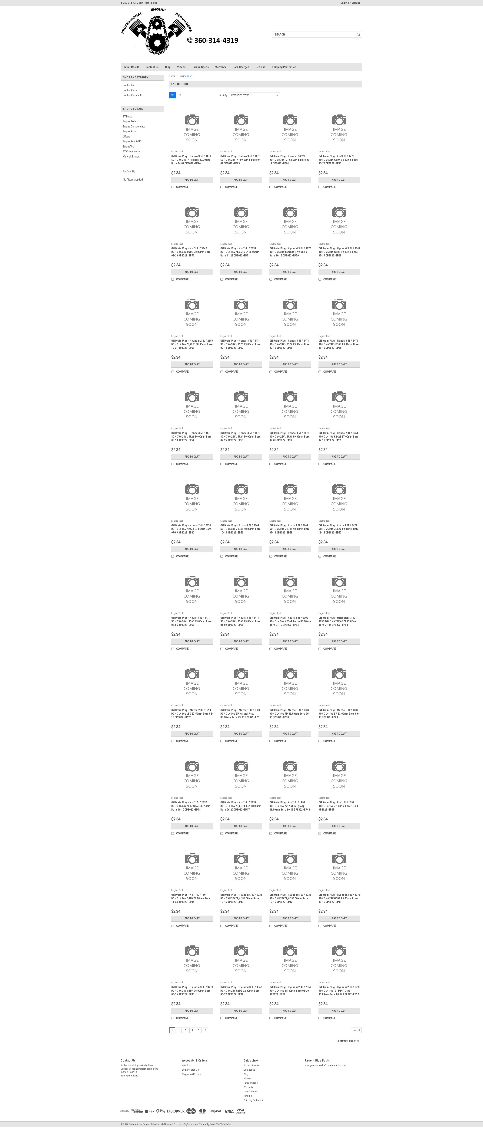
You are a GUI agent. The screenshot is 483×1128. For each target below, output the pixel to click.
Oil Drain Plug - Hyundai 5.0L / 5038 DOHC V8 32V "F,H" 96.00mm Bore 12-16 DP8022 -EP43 (241, 898)
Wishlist (186, 1065)
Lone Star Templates (220, 1124)
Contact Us (151, 67)
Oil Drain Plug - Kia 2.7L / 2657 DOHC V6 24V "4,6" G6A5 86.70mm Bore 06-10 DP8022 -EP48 (190, 806)
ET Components (132, 151)
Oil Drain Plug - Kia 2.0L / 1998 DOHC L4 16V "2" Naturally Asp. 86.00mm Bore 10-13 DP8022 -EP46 (289, 806)
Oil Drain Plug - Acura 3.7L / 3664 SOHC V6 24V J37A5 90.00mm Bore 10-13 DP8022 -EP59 (240, 529)
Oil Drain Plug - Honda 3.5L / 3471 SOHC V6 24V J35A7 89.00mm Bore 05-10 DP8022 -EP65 (338, 344)
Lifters (126, 136)
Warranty (220, 67)
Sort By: (223, 95)
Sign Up (355, 2)
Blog (168, 67)
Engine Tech (129, 121)
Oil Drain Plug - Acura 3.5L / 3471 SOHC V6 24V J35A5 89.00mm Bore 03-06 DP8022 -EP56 (191, 621)
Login (344, 2)
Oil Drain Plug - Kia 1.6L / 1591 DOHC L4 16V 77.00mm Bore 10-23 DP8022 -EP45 (338, 806)
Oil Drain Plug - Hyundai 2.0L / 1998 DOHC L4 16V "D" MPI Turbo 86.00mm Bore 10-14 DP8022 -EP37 (339, 991)
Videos (181, 67)
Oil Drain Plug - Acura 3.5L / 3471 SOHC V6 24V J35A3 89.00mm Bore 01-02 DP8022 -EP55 (240, 621)
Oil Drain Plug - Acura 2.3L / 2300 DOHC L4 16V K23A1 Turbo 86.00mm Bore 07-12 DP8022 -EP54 (290, 621)
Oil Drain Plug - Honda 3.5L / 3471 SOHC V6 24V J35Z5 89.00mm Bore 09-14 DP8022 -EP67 (240, 344)
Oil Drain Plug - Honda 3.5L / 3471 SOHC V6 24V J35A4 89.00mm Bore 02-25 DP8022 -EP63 (240, 437)
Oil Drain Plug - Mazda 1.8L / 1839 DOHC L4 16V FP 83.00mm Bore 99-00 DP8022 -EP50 (289, 714)
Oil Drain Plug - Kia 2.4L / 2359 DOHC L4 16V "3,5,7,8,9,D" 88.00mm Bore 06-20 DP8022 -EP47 (240, 806)
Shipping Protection (284, 67)
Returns (260, 67)
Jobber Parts (130, 90)
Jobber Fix (128, 85)
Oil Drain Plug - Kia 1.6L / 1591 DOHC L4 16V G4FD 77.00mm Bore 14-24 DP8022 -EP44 (190, 898)
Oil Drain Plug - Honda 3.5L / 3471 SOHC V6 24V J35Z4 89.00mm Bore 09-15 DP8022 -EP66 (289, 344)
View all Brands (131, 156)
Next (355, 1030)
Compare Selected (348, 1041)
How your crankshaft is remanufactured (325, 1065)
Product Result (130, 67)
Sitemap (167, 1124)
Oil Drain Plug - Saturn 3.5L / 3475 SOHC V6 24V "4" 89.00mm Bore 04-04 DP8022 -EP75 (240, 160)
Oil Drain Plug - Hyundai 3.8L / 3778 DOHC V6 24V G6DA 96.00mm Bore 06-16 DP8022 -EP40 (192, 991)
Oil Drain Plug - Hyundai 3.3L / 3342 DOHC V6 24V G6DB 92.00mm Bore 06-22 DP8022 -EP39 (241, 991)
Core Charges (241, 67)
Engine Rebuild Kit (132, 141)
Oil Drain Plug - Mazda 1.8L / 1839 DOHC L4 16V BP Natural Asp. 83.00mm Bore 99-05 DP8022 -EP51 (240, 714)
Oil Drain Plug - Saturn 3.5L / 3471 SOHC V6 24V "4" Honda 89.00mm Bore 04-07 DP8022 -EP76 (191, 160)
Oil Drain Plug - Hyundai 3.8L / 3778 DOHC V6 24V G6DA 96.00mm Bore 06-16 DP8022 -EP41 (339, 898)
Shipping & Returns (192, 1074)
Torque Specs (200, 67)
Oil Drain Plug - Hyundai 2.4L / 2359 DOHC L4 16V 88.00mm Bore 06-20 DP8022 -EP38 (290, 991)
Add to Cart (192, 179)
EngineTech (129, 146)
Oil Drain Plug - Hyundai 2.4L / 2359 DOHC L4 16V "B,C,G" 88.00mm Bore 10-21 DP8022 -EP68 (192, 344)
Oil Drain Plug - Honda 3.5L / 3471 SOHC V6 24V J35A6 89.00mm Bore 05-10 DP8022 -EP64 (191, 437)
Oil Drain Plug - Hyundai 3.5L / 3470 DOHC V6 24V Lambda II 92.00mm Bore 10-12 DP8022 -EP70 (290, 252)
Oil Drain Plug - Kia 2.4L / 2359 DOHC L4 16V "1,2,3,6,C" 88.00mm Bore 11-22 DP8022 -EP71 (239, 252)
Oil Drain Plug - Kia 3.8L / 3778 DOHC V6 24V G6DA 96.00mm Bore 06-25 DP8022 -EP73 (338, 160)
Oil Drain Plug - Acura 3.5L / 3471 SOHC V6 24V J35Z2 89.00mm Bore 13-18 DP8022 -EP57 (338, 529)
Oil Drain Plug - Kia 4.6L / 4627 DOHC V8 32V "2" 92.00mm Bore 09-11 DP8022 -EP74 (289, 160)
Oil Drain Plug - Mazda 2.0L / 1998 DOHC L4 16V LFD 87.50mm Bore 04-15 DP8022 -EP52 (192, 714)
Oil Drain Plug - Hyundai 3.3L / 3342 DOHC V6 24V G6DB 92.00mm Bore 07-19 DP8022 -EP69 (339, 252)
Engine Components (134, 126)
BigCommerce (191, 1124)
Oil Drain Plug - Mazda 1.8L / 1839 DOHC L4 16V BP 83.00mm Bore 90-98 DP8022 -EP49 (338, 714)
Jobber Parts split (132, 95)
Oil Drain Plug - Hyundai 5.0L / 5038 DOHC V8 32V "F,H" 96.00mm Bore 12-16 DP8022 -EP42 (290, 898)
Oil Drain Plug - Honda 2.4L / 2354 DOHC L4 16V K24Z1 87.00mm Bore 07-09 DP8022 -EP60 (191, 529)
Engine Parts (130, 131)
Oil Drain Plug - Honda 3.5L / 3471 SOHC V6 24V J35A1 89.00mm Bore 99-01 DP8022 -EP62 (289, 437)
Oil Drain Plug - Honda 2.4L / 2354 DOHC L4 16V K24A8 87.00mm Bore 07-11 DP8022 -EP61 (338, 437)
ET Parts (127, 116)
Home (172, 76)
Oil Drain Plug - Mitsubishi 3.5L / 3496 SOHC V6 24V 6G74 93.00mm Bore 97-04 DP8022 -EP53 (337, 621)
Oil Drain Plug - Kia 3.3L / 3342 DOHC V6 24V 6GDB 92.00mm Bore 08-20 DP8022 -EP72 (191, 252)
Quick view (192, 146)
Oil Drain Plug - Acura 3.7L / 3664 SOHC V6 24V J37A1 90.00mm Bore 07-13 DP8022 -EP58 (289, 529)
